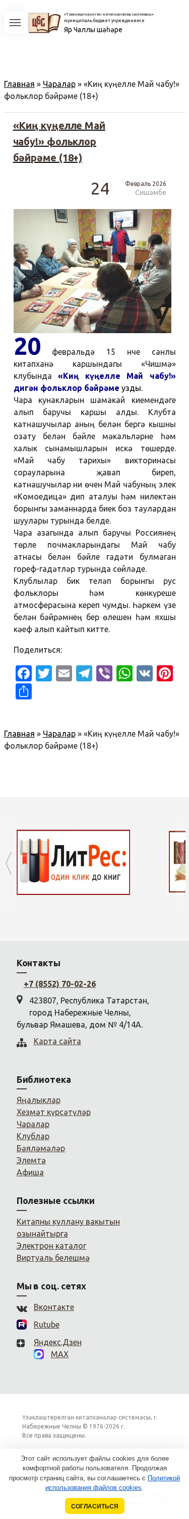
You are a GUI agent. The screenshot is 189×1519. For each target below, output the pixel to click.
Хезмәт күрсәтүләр (54, 1112)
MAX (60, 1354)
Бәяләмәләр (41, 1148)
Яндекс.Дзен (58, 1342)
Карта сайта (57, 1041)
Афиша (30, 1172)
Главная (19, 83)
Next (180, 863)
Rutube (46, 1324)
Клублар (33, 1136)
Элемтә (31, 1160)
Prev (9, 863)
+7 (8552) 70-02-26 (60, 983)
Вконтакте (54, 1306)
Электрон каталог (51, 1245)
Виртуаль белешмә (53, 1257)
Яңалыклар (38, 1099)
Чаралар (59, 83)
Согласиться (94, 1506)
